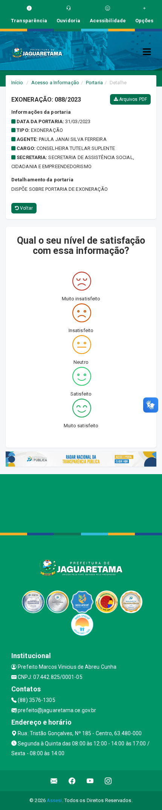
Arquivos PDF (132, 99)
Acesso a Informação (55, 82)
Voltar (26, 208)
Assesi (54, 800)
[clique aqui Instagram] (108, 780)
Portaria (94, 82)
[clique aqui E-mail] (54, 780)
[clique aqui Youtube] (90, 780)
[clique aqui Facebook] (72, 780)
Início (17, 82)
